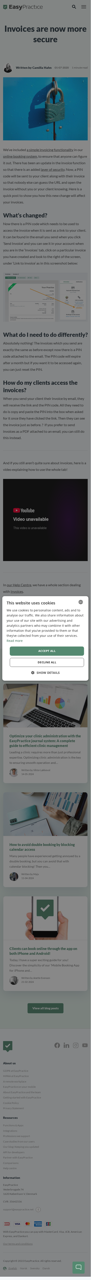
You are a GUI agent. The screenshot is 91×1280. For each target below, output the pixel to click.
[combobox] (81, 602)
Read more (15, 641)
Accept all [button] (47, 651)
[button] (45, 672)
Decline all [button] (47, 662)
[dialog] (45, 638)
